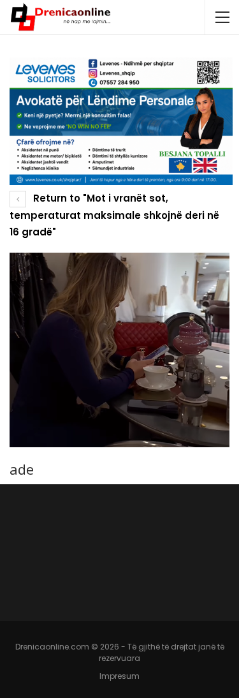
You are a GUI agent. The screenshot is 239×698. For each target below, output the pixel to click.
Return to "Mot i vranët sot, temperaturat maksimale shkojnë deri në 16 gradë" (114, 215)
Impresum (119, 676)
